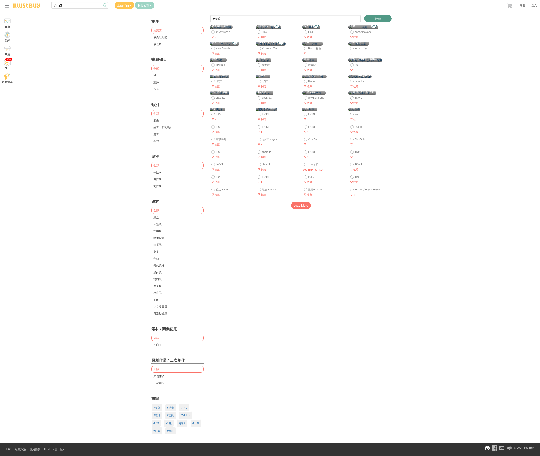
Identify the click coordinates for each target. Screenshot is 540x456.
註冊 (522, 5)
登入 (534, 5)
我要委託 (144, 5)
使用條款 (35, 449)
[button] (509, 5)
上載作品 (123, 5)
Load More (301, 205)
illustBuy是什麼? (54, 449)
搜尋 (378, 18)
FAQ (8, 449)
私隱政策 (20, 449)
